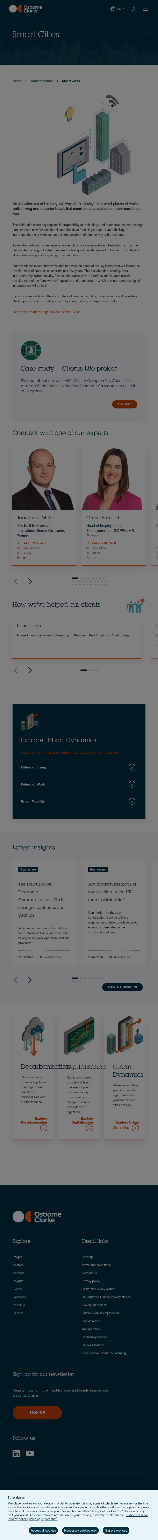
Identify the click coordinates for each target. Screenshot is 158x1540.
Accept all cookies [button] (43, 1530)
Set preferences (116, 1530)
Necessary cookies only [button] (80, 1530)
